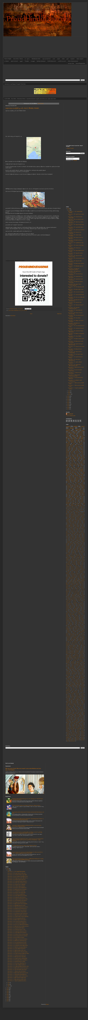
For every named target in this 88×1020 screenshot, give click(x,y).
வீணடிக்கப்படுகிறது (77, 728)
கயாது (83, 603)
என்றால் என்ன (80, 435)
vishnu (67, 476)
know (71, 536)
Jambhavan (72, 514)
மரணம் (74, 468)
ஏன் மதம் (82, 594)
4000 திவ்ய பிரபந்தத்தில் (75, 509)
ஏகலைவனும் (74, 594)
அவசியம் (76, 571)
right (66, 544)
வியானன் (78, 724)
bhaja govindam (69, 524)
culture (82, 526)
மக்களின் (71, 699)
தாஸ (66, 648)
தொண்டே (72, 663)
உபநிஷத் (73, 587)
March (69, 394)
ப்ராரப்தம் (67, 698)
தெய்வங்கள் (74, 660)
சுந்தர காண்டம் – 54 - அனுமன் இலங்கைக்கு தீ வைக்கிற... (17, 895)
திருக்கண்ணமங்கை (80, 490)
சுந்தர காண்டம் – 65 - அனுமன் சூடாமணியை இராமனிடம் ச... (18, 877)
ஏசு (82, 445)
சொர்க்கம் (77, 634)
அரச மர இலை (74, 563)
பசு (70, 671)
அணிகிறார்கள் (77, 555)
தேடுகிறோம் (68, 662)
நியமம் (77, 669)
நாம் (76, 668)
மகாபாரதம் (68, 444)
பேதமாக (67, 693)
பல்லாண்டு (75, 496)
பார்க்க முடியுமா (74, 679)
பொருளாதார (77, 693)
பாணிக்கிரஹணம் (76, 677)
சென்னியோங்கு (82, 631)
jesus (77, 473)
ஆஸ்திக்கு (76, 579)
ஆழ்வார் (73, 450)
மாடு (66, 705)
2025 (68, 396)
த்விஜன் (72, 465)
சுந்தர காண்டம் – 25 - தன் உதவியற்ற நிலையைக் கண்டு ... (17, 942)
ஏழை (76, 595)
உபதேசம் (68, 481)
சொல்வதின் (69, 637)
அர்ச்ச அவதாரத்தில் (69, 565)
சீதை (76, 436)
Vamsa (80, 520)
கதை (82, 482)
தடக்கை (79, 640)
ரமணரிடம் (71, 713)
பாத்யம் (72, 678)
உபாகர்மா (77, 587)
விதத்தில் (67, 723)
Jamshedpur (81, 514)
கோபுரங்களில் (77, 618)
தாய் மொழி (79, 647)
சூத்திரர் (83, 630)
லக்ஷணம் (82, 715)
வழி (66, 469)
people (77, 541)
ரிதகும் (81, 714)
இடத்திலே (68, 580)
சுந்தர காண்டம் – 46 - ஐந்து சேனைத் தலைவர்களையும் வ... (74, 272)
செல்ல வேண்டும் (77, 488)
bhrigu (82, 524)
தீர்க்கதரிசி (67, 655)
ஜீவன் (84, 638)
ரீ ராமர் (71, 715)
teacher (67, 549)
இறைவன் (72, 480)
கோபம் (72, 436)
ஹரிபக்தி (73, 739)
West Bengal (72, 521)
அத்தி (83, 557)
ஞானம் (82, 489)
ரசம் (67, 713)
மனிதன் (67, 449)
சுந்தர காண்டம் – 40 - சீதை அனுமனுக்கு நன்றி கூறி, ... (17, 918)
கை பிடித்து (81, 615)
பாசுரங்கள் (71, 677)
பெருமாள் (83, 436)
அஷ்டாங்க (81, 572)
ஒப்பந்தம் (83, 595)
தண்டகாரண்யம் (75, 641)
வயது (72, 503)
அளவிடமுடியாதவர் (75, 570)
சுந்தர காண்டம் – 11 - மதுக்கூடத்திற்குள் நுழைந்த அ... (17, 964)
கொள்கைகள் (68, 617)
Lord (82, 454)
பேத (82, 692)
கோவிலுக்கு (77, 619)
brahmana (71, 525)
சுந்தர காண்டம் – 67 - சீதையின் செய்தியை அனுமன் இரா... (17, 874)
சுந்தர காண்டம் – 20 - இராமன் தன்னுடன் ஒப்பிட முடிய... (17, 950)
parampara (69, 541)
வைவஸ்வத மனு (79, 504)
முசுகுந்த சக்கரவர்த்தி (69, 707)
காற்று (70, 609)
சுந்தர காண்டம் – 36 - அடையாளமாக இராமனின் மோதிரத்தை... (18, 924)
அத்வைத (78, 558)
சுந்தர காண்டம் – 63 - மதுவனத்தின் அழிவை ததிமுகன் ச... (18, 881)
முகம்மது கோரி (81, 706)
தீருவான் (82, 654)
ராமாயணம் (68, 429)
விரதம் (83, 503)
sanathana (77, 544)
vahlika (79, 475)
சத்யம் (77, 622)
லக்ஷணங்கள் (78, 715)
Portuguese (78, 517)
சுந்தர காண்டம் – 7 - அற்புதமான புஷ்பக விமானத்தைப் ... (17, 971)
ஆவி (73, 579)
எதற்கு (82, 460)
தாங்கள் (76, 646)
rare (80, 543)
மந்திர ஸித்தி (69, 701)
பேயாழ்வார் (78, 498)
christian (67, 526)
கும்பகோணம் (77, 611)
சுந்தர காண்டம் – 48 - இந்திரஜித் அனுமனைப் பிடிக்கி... (17, 905)
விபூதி (75, 724)
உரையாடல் (78, 588)
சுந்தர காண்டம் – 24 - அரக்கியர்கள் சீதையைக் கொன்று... (17, 943)
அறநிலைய (72, 566)
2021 (68, 402)
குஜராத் (79, 610)
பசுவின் (73, 671)
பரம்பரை (74, 443)
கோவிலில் (72, 619)
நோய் (79, 670)
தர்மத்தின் (67, 645)
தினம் (82, 648)
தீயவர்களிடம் (77, 654)
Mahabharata (16, 310)
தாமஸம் (67, 647)
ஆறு (79, 578)
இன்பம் (76, 460)
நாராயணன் (68, 443)
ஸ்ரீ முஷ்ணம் (76, 736)
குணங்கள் (76, 483)
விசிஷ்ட (68, 722)
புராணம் (72, 686)
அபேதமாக (73, 562)
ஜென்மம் (72, 639)
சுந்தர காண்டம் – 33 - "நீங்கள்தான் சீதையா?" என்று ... (17, 929)
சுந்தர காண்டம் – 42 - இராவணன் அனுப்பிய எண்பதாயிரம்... (18, 914)
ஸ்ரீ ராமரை (72, 737)
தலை (71, 490)
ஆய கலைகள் (78, 577)
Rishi (77, 441)
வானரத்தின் (81, 720)
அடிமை (71, 459)
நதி (69, 664)
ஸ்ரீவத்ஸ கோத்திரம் (74, 505)
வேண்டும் (75, 454)
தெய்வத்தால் (81, 660)
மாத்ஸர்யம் (77, 705)
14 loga (83, 506)
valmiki (82, 438)
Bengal (78, 511)
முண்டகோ (81, 707)
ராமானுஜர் (33, 61)
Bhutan (12, 310)
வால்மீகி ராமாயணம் (62, 61)
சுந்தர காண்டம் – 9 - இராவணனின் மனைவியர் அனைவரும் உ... (18, 967)
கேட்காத (74, 615)
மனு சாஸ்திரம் (75, 702)
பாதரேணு (68, 678)
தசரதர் (75, 640)
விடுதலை (78, 722)
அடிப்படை (82, 554)
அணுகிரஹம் (72, 556)
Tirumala (82, 519)
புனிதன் (78, 685)
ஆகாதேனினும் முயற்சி (74, 573)
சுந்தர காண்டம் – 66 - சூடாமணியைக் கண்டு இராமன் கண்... (18, 876)
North (68, 517)
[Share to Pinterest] (30, 308)
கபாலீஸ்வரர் (78, 603)
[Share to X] (28, 308)
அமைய (82, 562)
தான (82, 646)
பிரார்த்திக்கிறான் (77, 683)
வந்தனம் (73, 434)
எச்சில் (72, 481)
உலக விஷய (83, 588)
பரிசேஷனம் (71, 676)
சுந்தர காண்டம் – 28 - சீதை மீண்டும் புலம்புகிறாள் (16, 937)
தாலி (82, 647)
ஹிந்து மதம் (81, 505)
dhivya (76, 528)
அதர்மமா (76, 557)
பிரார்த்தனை (77, 497)
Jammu (77, 514)
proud (67, 543)
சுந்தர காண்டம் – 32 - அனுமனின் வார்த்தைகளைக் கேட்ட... (73, 308)
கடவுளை (68, 482)
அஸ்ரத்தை (67, 573)
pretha (82, 542)
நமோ (73, 494)
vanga (82, 549)
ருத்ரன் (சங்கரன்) (14, 61)
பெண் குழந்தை (77, 467)
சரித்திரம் (81, 451)
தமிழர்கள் (67, 490)
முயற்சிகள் (67, 709)
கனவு (67, 483)
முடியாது (76, 707)
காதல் (80, 607)
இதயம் (72, 580)
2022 (68, 400)
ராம (71, 454)
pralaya (75, 542)
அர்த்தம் (72, 428)
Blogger (47, 1004)
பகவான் (67, 435)
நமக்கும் (83, 664)
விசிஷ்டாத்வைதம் (73, 722)
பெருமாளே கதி (68, 692)
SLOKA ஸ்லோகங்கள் (52, 61)
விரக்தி (82, 724)
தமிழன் (58, 58)
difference (81, 444)
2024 (68, 397)
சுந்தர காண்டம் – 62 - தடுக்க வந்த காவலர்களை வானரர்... (17, 882)
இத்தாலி (75, 580)
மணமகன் (75, 699)
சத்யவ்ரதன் (81, 622)
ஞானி (77, 442)
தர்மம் (82, 442)
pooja (72, 542)
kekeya (77, 535)
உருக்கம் (67, 588)
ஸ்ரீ (71, 736)
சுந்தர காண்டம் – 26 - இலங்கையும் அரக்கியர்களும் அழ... (74, 324)
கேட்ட (78, 615)
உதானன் (82, 585)
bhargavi (75, 524)
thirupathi (74, 549)
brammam (75, 472)
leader (78, 536)
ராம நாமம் (77, 714)
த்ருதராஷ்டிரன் (78, 663)
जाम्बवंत (80, 551)
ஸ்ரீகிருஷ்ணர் (78, 737)
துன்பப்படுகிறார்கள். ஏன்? (74, 656)
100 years (70, 506)
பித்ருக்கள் (71, 497)
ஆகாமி (80, 573)
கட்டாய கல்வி (81, 601)
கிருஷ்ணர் (72, 58)
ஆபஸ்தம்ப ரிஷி (71, 63)
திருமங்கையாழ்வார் (69, 491)
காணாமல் (76, 607)
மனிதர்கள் (81, 499)
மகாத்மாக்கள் (78, 698)
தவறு (74, 490)
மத (70, 700)
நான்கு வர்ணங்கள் (72, 668)
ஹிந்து (82, 437)
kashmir (74, 535)
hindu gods (68, 533)
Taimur (71, 519)
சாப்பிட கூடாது (73, 625)
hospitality (72, 533)
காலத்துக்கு (74, 609)
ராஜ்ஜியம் (73, 714)
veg (82, 475)
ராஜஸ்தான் (68, 714)
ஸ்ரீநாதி (82, 737)
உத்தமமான (71, 586)
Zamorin (80, 521)
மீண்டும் (76, 706)
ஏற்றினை (73, 595)
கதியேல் (74, 603)
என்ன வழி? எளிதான (76, 592)
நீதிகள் (72, 670)
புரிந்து (75, 686)
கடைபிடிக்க (74, 601)
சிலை (84, 487)
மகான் (82, 698)
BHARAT (76, 469)
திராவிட (67, 649)
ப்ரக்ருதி (82, 694)
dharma (75, 435)
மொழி (77, 453)
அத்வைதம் (76, 459)
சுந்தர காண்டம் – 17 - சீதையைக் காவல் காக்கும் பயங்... (17, 955)
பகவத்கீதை (77, 495)
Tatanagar (78, 519)
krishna (74, 438)
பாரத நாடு (76, 678)
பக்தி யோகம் (82, 495)
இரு (74, 581)
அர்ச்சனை (81, 565)
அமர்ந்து (78, 562)
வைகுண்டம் (72, 504)
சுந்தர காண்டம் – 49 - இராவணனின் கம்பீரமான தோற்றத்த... (18, 903)
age (82, 449)
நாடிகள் (77, 667)
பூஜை (73, 467)
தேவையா (79, 662)
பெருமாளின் (81, 691)
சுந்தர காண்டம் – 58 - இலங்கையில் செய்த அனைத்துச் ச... (17, 889)
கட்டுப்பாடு (81, 602)
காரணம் (67, 446)
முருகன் (73, 502)
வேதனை (73, 730)
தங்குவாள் (83, 639)
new (67, 540)
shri (71, 475)
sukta (79, 548)
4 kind (70, 509)
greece (67, 532)
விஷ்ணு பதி (71, 728)
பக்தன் (82, 670)
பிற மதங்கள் (72, 684)
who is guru (81, 550)
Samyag (68, 518)
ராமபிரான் (67, 434)
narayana (69, 474)
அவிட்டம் (72, 572)
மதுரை (73, 437)
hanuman (72, 473)
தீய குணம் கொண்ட (70, 654)
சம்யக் (67, 624)
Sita (77, 444)
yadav (70, 551)
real (82, 543)
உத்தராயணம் (81, 586)
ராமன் (78, 468)
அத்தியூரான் (68, 558)
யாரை (78, 502)
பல (78, 676)
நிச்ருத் (84, 668)
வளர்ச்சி (67, 720)
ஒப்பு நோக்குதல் (74, 596)
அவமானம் (67, 572)
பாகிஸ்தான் (81, 676)
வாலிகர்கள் (67, 721)
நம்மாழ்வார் (72, 439)
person (73, 474)
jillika (81, 534)
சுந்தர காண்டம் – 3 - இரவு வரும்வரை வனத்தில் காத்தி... (17, 977)
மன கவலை (80, 701)
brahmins (76, 525)
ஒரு (78, 596)
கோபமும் (72, 618)
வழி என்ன (71, 720)
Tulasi (71, 520)
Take (74, 519)
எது (70, 592)
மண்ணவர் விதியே (81, 699)
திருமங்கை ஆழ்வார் (73, 464)
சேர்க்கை (83, 488)
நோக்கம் (76, 670)
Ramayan (79, 449)
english (75, 426)
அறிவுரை (82, 566)
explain (68, 473)
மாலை (72, 706)
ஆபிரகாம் (67, 577)
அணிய (82, 555)
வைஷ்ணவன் (83, 731)
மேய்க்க (83, 709)
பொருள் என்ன (82, 693)
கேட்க (71, 615)
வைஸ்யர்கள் (74, 732)
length (81, 536)
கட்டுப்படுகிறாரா (75, 602)
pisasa (80, 541)
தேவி (76, 662)
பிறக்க (76, 684)
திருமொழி (75, 491)
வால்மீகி (80, 428)
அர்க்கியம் (74, 564)
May (69, 392)
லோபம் (73, 716)
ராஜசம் (84, 713)
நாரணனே (79, 668)
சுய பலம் (72, 630)
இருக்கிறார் (68, 480)
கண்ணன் (78, 482)
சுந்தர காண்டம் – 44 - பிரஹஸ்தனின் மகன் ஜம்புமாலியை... (17, 911)
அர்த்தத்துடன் (82, 476)
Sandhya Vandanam (41, 61)
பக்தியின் (67, 671)
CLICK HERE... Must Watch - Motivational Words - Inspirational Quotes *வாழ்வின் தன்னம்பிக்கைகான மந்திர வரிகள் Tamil (30, 98)
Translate (75, 160)
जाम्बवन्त (83, 551)
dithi (78, 528)
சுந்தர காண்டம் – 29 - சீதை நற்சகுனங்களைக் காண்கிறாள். (18, 935)
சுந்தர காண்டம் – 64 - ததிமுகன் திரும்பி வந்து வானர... (17, 879)
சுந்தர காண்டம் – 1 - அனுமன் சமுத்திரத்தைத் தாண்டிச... (17, 980)
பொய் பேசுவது (72, 693)
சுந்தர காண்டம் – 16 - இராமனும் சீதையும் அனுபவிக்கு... (17, 956)
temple (71, 549)
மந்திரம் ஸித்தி (75, 701)
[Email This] (25, 308)
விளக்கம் (73, 444)
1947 (67, 509)
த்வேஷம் (82, 663)
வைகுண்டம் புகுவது (80, 730)
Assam (10, 310)
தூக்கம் (83, 464)
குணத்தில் (83, 610)
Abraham (77, 510)
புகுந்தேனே (70, 685)
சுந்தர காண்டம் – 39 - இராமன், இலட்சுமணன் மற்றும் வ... (17, 919)
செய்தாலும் (69, 632)
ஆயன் (82, 577)
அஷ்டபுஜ (77, 572)
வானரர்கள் (76, 503)
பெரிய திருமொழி (69, 691)
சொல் (68, 489)
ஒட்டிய (80, 595)
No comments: (20, 308)
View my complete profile (70, 415)
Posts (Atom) (13, 315)
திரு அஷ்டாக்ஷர (72, 649)
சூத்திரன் (81, 446)
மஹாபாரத (25, 310)
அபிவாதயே (69, 562)
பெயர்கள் (73, 498)
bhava (79, 524)
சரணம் (77, 624)
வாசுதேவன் (76, 720)
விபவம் (71, 724)
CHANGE (76, 512)
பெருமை (68, 437)
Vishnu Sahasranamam (73, 61)
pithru (84, 541)
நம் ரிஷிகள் (6, 61)
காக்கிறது (67, 607)
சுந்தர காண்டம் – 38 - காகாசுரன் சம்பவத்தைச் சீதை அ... (17, 921)
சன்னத (71, 623)
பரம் (71, 496)
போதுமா (72, 694)
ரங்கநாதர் (67, 454)
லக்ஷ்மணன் (68, 503)
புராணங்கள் (67, 686)
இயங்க (71, 581)
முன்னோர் (81, 708)
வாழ (71, 721)
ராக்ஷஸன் (75, 713)
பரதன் (68, 496)
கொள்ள (72, 617)
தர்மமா (76, 645)
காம (72, 608)
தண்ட (70, 641)
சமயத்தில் (76, 446)
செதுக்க (77, 631)
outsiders (83, 540)
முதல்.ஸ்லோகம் (68, 708)
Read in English (7, 58)
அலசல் (83, 459)
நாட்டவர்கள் (81, 667)
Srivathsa (77, 518)
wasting (77, 550)
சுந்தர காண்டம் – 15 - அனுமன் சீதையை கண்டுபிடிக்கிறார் (17, 958)
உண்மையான (77, 585)
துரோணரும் (81, 656)
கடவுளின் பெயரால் (69, 600)
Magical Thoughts (70, 148)
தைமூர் (84, 662)
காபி (82, 607)
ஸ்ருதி (74, 738)
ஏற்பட (80, 481)
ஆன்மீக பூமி (72, 479)
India (79, 454)
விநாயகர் (67, 724)
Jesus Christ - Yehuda (18, 58)
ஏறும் (66, 595)
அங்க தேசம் (73, 554)
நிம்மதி (74, 669)
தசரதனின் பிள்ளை (70, 640)
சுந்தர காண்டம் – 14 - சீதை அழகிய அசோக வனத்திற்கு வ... (18, 959)
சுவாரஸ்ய (79, 630)
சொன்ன (79, 633)
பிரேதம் (68, 684)
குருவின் (81, 483)
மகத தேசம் (72, 698)
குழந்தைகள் (77, 484)
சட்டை (71, 622)
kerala (81, 535)
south (76, 547)
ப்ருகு (67, 468)
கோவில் (72, 451)
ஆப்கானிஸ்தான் (72, 577)
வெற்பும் (78, 729)
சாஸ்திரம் (77, 487)
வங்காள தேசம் (77, 716)
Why (70, 438)
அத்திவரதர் (73, 558)
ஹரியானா (77, 739)
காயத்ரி (72, 461)
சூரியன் (73, 631)
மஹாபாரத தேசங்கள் (46, 58)
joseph (70, 535)
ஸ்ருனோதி (82, 738)
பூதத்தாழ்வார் (68, 690)
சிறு (80, 487)
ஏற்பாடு (70, 595)
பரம (72, 675)
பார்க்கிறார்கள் (80, 679)
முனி (73, 708)
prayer (79, 542)
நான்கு (67, 668)
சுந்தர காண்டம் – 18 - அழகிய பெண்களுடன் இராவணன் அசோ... (75, 344)
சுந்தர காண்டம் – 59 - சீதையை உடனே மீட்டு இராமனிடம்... (17, 887)
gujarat (74, 532)
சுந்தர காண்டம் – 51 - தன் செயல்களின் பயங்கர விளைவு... (17, 900)
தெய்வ (68, 465)
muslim (77, 457)
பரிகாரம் (82, 675)
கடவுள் (83, 441)
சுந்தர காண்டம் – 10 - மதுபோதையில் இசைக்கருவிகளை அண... (74, 365)
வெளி (82, 729)
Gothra (68, 513)
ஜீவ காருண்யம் (74, 638)
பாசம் (79, 496)
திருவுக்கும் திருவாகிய (74, 653)
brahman (67, 525)
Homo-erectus (77, 513)
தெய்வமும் (72, 661)
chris (83, 525)
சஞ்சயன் (67, 622)
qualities (82, 474)
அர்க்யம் (79, 564)
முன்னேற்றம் (68, 502)
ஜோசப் (76, 639)
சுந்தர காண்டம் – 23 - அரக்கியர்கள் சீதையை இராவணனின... (18, 945)
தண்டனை (81, 641)
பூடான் (22, 310)
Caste (63, 58)
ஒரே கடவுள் (82, 596)
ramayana (67, 475)
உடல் (80, 480)
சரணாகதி (77, 451)
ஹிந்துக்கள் (68, 430)
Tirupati (67, 520)
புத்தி (74, 685)
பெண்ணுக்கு (68, 498)
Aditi (66, 511)
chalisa (80, 525)
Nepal (67, 472)
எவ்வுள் (67, 594)
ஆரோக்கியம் (72, 578)
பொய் (82, 498)
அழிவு (72, 571)
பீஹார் (67, 685)
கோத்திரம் (67, 451)
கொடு (71, 616)
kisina (68, 536)
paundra (73, 541)
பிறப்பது (82, 684)
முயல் (71, 709)
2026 (68, 208)
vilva (73, 550)
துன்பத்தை (67, 656)
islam (76, 534)
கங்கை (83, 481)
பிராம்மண (81, 466)
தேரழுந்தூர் (72, 662)
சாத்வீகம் (68, 625)
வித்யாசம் (81, 723)
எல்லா (71, 593)
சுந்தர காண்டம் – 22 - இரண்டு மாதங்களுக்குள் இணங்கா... (18, 947)
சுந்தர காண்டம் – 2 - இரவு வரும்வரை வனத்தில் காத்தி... (17, 979)
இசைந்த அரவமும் (82, 579)
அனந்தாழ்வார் (76, 476)
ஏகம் (70, 594)
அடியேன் (67, 555)
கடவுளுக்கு (74, 600)
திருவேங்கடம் (81, 653)
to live (79, 549)
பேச (79, 692)
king (84, 535)
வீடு (68, 504)
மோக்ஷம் (81, 453)
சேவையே (71, 633)
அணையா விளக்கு (78, 556)
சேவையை (75, 633)
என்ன (74, 430)
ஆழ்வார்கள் (77, 479)
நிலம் (81, 494)
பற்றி (72, 466)
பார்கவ (67, 497)
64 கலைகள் (72, 510)
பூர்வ (77, 690)
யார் (71, 435)
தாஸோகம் (70, 648)
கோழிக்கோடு (68, 619)
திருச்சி (82, 649)
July (69, 210)
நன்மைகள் (79, 664)
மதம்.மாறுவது (74, 700)
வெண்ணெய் (73, 729)
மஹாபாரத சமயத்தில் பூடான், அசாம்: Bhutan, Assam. (22, 108)
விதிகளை (72, 723)
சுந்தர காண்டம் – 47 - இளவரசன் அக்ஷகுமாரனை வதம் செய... (73, 269)
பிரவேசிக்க (67, 683)
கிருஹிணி (74, 610)
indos (70, 534)
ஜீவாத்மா (68, 639)
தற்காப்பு (79, 645)
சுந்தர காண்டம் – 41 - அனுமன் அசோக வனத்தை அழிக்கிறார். (74, 285)
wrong (67, 551)
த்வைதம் (76, 465)
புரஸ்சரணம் (81, 685)
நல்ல (66, 667)
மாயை (82, 705)
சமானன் (78, 623)
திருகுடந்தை (78, 649)
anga (84, 521)
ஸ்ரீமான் (67, 738)
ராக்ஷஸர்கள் (79, 713)
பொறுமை (72, 453)
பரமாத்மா (81, 439)
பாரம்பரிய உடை (68, 679)
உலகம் (68, 589)
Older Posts (59, 313)
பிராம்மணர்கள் (68, 467)
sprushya (79, 547)
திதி (79, 648)
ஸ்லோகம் (67, 441)
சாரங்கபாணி (81, 625)
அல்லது (70, 570)
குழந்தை (72, 484)
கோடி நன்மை (77, 617)
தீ (84, 653)
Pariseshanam (72, 517)
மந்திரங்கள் (73, 499)
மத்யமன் (83, 700)
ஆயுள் (72, 460)
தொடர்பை (68, 663)
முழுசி (74, 709)
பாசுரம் (54, 58)
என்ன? (82, 592)
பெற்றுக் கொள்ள (74, 692)
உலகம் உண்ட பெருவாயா (75, 589)
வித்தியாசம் (77, 723)
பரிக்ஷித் (67, 466)
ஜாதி (67, 58)
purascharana (71, 543)
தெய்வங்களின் (68, 660)
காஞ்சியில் (71, 607)
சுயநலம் (75, 630)
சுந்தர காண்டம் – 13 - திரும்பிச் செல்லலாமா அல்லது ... (17, 961)
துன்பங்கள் (81, 655)
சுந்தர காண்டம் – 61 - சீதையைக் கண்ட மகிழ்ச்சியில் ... (17, 884)
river (73, 544)
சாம (77, 625)
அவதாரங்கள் (81, 571)
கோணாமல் (81, 617)
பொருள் (67, 453)
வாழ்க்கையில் (75, 721)
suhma (76, 548)
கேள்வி (72, 446)
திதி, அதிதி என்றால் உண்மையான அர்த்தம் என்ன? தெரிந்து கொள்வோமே (24, 845)
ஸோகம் (74, 735)
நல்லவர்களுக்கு (71, 667)
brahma (71, 472)
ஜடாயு (79, 637)
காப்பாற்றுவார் (68, 608)
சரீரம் (84, 624)
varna (77, 458)
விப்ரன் (80, 503)
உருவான (74, 588)
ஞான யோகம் (77, 489)
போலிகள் (77, 694)
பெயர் (82, 467)
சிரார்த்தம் (82, 626)
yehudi (77, 551)
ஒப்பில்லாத (68, 596)
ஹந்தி (70, 739)
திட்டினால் (75, 648)
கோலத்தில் (81, 618)
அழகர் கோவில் (82, 570)
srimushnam (68, 548)
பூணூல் (21, 61)
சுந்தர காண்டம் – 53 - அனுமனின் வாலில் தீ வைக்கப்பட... (17, 897)
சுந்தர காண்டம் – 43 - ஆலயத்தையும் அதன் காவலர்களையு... (18, 913)
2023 (68, 399)
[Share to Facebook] (29, 308)
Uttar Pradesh (75, 520)
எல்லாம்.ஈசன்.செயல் (76, 593)
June (69, 390)
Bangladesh (81, 469)
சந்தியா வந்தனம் (79, 58)
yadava (73, 551)
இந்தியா (82, 479)
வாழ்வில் (80, 721)
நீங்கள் (69, 670)
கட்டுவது (67, 603)
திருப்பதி (67, 452)
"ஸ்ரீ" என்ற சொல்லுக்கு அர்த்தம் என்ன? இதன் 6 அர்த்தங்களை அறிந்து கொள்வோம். (26, 805)
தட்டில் (82, 640)
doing (84, 528)
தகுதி (79, 639)
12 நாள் (74, 506)
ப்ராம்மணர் (67, 499)
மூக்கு (77, 709)
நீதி (84, 494)
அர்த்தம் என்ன (77, 445)
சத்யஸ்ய (67, 623)
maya (84, 473)
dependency (78, 527)
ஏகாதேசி (78, 594)
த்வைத (67, 664)
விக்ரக (84, 721)
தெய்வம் (72, 452)
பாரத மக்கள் (81, 678)
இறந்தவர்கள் (82, 581)
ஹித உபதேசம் (83, 739)
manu (68, 457)
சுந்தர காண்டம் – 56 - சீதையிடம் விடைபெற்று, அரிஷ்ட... (17, 892)
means (72, 457)
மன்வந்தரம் (79, 702)
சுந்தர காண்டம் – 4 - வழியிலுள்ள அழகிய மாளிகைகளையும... (75, 381)
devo (68, 528)
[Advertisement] (45, 46)
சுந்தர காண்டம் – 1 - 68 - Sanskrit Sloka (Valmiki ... (17, 871)
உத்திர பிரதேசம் (68, 587)
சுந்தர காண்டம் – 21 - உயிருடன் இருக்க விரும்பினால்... (17, 948)
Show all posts (41, 103)
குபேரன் (72, 611)
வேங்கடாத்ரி (68, 730)
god (80, 441)
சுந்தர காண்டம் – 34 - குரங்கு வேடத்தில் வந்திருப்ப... (16, 927)
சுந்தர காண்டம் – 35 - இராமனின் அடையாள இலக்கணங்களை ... (75, 300)
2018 (68, 407)
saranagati (68, 458)
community (75, 526)
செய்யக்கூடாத (75, 632)
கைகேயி (67, 616)
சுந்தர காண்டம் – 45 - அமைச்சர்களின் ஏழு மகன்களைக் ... (17, 910)
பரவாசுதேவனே (77, 675)
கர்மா (71, 483)
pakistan (81, 457)
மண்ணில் (67, 700)
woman (71, 476)
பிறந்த (79, 684)
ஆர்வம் (76, 578)
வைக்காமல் (67, 731)
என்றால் (67, 461)
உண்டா (83, 480)
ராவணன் (74, 449)
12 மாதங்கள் (79, 506)
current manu (68, 527)
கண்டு (71, 603)
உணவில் (67, 585)
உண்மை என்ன (72, 585)
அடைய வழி (72, 555)
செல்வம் (67, 633)
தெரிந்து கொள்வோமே (79, 661)
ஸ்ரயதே (82, 735)
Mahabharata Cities (36, 58)
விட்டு (82, 722)
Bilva (73, 512)
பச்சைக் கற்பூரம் (81, 671)
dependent (83, 527)
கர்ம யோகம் (81, 450)
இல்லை (77, 480)
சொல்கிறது (72, 489)
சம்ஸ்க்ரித (70, 624)
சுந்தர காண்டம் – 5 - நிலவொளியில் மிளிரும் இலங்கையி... (17, 974)
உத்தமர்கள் (76, 586)
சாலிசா (67, 626)
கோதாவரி (67, 618)
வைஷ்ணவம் (69, 732)
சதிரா (74, 622)
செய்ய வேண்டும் (70, 488)
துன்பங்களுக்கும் (76, 655)
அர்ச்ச (82, 564)
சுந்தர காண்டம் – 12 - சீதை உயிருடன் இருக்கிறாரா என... (74, 360)
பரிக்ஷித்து (67, 676)
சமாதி (74, 623)
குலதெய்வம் (68, 484)
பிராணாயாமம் (77, 452)
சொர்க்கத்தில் (72, 634)
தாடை (79, 646)
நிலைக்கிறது (81, 669)
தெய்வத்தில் (68, 661)
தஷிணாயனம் (71, 646)
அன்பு (70, 450)
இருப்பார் (77, 581)
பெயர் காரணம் (81, 690)
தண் (66, 641)
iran (73, 534)
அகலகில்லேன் (68, 554)
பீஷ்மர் (82, 452)
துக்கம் (79, 464)
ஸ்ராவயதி (67, 736)
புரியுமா (78, 686)
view (70, 550)
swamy (82, 548)
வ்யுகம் (82, 732)
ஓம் (77, 450)
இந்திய (79, 580)
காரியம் (67, 609)
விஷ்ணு (67, 728)
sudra (72, 548)
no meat (71, 540)
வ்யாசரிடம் (78, 732)
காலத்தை (78, 609)
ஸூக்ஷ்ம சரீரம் (69, 735)
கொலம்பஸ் (81, 616)
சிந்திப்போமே (77, 626)
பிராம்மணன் (80, 443)
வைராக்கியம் (73, 731)
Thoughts (27, 61)
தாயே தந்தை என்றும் (73, 647)
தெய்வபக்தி (69, 494)
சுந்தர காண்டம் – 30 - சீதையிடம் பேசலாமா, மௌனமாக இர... (18, 934)
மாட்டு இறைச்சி (71, 705)
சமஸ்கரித (68, 487)
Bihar (70, 512)
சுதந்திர (68, 630)
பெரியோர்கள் (75, 691)
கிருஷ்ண (81, 461)
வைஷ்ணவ (77, 731)
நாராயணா (77, 494)
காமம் (83, 608)
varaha (67, 550)
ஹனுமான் (72, 441)
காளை (67, 610)
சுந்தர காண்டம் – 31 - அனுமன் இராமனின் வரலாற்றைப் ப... (17, 932)
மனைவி (70, 468)
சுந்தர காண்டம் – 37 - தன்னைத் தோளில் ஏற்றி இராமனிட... (17, 922)
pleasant (68, 542)
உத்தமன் (67, 586)
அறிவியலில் (77, 566)
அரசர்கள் (78, 563)
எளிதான (76, 481)
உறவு (79, 460)
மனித (77, 499)
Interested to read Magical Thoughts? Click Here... (15, 84)
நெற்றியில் (71, 495)
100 (66, 506)
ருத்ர (74, 715)
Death (84, 512)
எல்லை (82, 593)
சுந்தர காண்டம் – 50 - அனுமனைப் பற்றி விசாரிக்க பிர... (17, 902)
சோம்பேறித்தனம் (74, 637)
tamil (67, 450)
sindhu (75, 475)
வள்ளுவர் (81, 468)
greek (71, 532)
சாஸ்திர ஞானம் (72, 626)
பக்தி (77, 439)
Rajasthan (83, 517)
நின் (71, 669)
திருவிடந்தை (68, 653)
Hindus (76, 431)
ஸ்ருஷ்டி (67, 739)
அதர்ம (73, 557)
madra (80, 473)
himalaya (82, 532)
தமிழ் (79, 436)
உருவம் (71, 588)
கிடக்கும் (70, 610)
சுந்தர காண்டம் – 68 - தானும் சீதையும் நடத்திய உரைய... (17, 873)
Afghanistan (71, 511)
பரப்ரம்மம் (68, 675)
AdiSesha (81, 510)
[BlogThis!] (26, 308)
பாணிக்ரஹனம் (82, 677)
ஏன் (78, 430)
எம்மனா (67, 593)
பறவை (76, 676)
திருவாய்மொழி (81, 491)
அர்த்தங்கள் (67, 566)
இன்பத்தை (83, 580)
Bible (67, 512)
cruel (79, 526)
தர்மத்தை (71, 645)
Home (31, 313)
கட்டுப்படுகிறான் (68, 602)
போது (68, 694)
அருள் (82, 563)
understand (73, 458)
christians (71, 526)
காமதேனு (75, 608)
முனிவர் (77, 708)
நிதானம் (68, 669)
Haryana (72, 513)
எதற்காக (67, 592)
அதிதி (80, 557)
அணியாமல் (67, 556)
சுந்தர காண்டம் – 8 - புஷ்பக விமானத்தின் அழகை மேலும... (17, 969)
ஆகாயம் (83, 573)
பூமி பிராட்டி (73, 690)
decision (73, 527)
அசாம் (20, 310)
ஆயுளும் (67, 578)
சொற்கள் (82, 634)
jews (78, 534)
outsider (79, 540)
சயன (74, 624)
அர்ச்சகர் (76, 565)
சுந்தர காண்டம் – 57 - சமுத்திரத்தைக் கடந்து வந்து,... (17, 890)
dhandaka (71, 528)
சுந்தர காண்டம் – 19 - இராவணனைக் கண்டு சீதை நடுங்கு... (18, 951)
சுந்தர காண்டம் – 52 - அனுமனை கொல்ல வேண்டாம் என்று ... (75, 256)
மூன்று (80, 709)
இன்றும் (68, 581)
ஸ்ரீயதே (71, 738)
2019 (68, 405)
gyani (78, 532)
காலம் (77, 461)
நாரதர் (80, 465)
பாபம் (76, 466)
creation (83, 472)
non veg (75, 540)
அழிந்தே (68, 571)
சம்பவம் (73, 487)
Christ (80, 512)
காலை (82, 609)
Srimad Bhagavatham (80, 63)
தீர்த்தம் (72, 655)
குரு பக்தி (81, 611)
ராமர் (71, 449)
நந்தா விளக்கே (74, 664)
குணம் (68, 611)
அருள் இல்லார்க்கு (68, 564)
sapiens (82, 544)
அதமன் (83, 556)
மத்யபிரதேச (79, 700)
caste (79, 472)
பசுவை (76, 671)
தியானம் (67, 464)
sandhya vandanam (69, 445)
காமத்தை (79, 608)
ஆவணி (70, 579)
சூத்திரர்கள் (69, 631)
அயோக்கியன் (68, 563)
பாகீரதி (67, 677)
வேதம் (81, 431)
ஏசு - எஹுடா (27, 58)
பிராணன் (72, 683)
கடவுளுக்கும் (79, 600)
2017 (68, 408)
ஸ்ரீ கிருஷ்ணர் (71, 469)
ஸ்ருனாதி (77, 738)
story (78, 438)
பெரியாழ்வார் (80, 434)
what (80, 458)
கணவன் (73, 482)
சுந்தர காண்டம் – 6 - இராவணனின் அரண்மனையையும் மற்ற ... (74, 375)
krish (74, 536)
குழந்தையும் (83, 484)
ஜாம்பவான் (68, 638)
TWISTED (67, 519)
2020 (68, 404)
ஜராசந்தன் (83, 637)
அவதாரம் (68, 460)
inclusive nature (78, 533)
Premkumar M (70, 413)
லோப (69, 716)
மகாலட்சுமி (67, 699)
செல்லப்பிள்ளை (81, 632)
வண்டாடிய (82, 716)
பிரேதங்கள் (83, 683)
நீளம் (68, 495)
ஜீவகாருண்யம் (79, 638)
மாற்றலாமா (67, 706)
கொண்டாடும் (76, 616)
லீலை (67, 716)
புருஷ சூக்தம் (83, 686)
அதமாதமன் (68, 557)
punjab (78, 474)
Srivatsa (82, 518)
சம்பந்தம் (82, 623)
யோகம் (82, 502)
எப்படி (67, 439)
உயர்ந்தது (82, 587)
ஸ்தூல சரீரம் (78, 735)
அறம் (80, 459)
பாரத (82, 496)
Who (67, 438)
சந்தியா (83, 430)
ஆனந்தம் (67, 479)
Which (77, 521)
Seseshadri (73, 518)
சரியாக (81, 624)
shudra (72, 547)
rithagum (70, 544)
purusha (76, 543)
